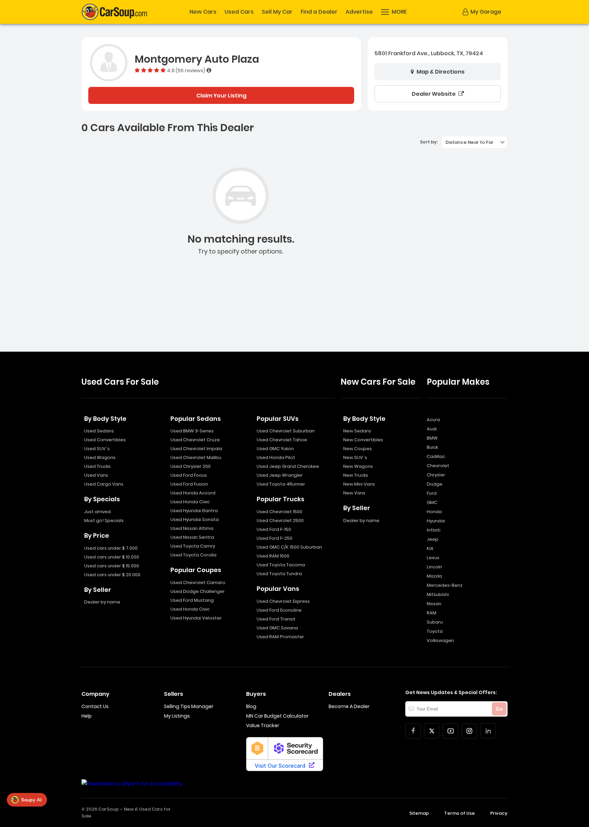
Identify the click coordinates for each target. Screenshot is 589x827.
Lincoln (434, 567)
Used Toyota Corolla (193, 555)
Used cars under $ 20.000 (112, 574)
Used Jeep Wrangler (280, 475)
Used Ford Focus (188, 475)
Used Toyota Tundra (279, 573)
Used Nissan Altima (191, 528)
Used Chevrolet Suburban (286, 431)
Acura (433, 419)
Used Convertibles (105, 440)
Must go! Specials (104, 520)
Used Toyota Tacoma (281, 565)
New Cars (203, 12)
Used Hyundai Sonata (194, 519)
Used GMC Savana (277, 628)
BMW (432, 438)
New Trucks (355, 475)
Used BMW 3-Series (192, 431)
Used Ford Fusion (189, 484)
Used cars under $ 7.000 (111, 548)
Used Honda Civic (190, 502)
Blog (251, 706)
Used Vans (96, 475)
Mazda (434, 576)
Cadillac (436, 456)
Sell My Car (277, 12)
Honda (434, 511)
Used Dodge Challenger (197, 591)
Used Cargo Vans (103, 484)
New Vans (354, 493)
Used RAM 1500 (273, 556)
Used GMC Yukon (275, 448)
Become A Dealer (349, 706)
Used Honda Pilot (276, 457)
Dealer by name (102, 602)
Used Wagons (100, 457)
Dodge (434, 484)
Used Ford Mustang (192, 600)
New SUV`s (355, 457)
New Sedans (357, 431)
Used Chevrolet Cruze (195, 440)
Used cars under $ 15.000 (111, 566)
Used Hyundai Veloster (196, 618)
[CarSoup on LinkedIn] (488, 731)
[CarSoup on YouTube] (450, 731)
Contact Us (95, 706)
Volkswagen (440, 640)
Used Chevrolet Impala (196, 448)
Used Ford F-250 (274, 538)
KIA (430, 548)
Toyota (435, 631)
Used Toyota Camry (192, 546)
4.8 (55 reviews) (186, 70)
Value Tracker (262, 725)
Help (86, 716)
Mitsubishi (438, 594)
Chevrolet (438, 465)
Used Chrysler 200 (190, 466)
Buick (432, 447)
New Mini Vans (359, 484)
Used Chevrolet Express (283, 601)
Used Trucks (97, 466)
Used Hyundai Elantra (194, 510)
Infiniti (433, 530)
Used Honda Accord (192, 493)
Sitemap (419, 813)
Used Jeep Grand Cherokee (288, 466)
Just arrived (97, 511)
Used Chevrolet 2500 (280, 520)
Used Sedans (99, 431)
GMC (432, 502)
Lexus (433, 557)
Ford (432, 493)
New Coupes (357, 448)
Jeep (432, 539)
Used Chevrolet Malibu (195, 457)
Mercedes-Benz (445, 585)
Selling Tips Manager (188, 706)
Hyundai (436, 521)
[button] (394, 12)
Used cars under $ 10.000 (111, 557)
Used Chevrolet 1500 (279, 511)
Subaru (435, 622)
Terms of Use (459, 813)
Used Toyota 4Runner (281, 484)
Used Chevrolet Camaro (197, 582)
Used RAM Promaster (280, 636)
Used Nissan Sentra (192, 537)
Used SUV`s (97, 448)
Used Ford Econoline (279, 610)
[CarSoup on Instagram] (469, 731)
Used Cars (239, 12)
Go (499, 709)
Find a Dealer (319, 12)
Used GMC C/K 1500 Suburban (289, 547)
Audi (432, 429)
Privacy (499, 813)
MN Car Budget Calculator (277, 716)
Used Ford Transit (276, 619)
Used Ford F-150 (274, 529)
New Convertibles (363, 440)
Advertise (359, 12)
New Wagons (358, 466)
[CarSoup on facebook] (413, 731)
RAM (431, 613)
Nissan (434, 603)
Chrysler (436, 475)
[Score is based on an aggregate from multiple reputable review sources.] (209, 70)
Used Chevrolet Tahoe (282, 440)
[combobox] (474, 142)
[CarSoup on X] (431, 731)
